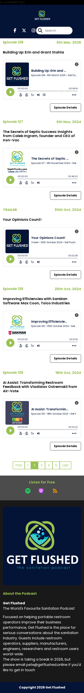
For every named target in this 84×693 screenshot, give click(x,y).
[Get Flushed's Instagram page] (31, 31)
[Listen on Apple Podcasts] (41, 491)
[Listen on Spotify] (28, 491)
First (18, 465)
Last (65, 465)
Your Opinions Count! (22, 219)
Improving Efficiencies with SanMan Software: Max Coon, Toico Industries (36, 301)
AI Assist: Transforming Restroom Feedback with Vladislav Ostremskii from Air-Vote (40, 386)
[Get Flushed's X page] (21, 31)
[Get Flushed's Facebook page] (15, 31)
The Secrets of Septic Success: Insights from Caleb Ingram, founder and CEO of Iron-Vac (39, 136)
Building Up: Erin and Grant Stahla (33, 52)
